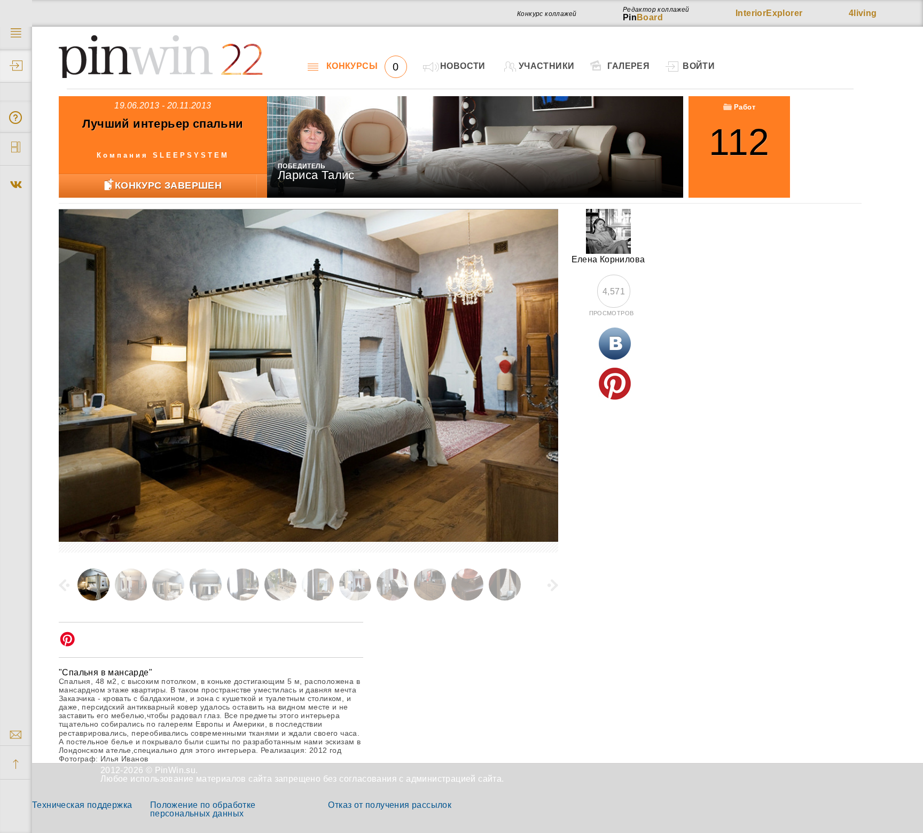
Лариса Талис (316, 175)
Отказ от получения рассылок (389, 804)
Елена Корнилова (608, 259)
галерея (628, 66)
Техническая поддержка (82, 804)
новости (463, 66)
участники (547, 66)
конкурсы (362, 66)
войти (699, 66)
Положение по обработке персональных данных (203, 809)
